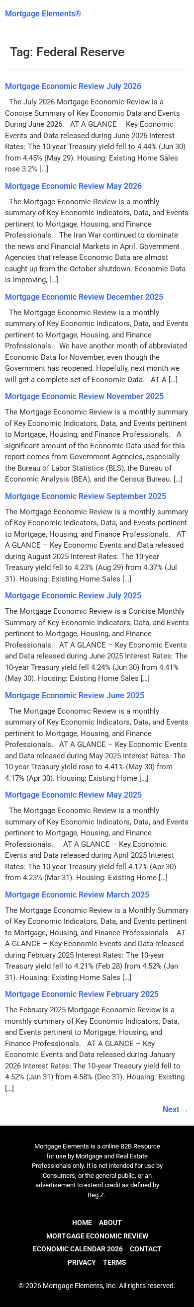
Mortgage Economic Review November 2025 (84, 396)
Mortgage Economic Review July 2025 (73, 595)
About (110, 1222)
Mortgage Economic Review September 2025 (85, 496)
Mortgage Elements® (43, 13)
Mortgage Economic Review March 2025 (77, 894)
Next (176, 1109)
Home (82, 1222)
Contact (146, 1249)
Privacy (82, 1262)
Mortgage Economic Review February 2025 (82, 994)
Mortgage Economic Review (97, 1236)
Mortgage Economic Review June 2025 (74, 695)
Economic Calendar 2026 (78, 1249)
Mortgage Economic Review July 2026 (73, 86)
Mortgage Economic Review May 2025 (73, 795)
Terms (114, 1262)
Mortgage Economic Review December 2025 (84, 297)
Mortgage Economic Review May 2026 (73, 186)
